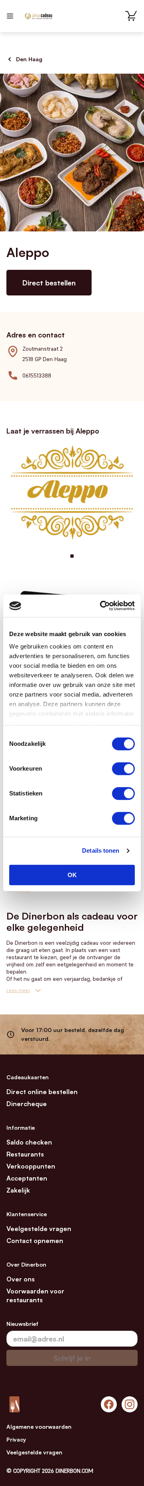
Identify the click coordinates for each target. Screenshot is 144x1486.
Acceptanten (26, 1178)
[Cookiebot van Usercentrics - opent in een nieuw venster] (101, 605)
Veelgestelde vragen (38, 1229)
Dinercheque (26, 1104)
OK (72, 875)
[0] (131, 16)
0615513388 (36, 375)
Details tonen (100, 850)
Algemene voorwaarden (39, 1426)
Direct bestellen (49, 282)
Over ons (20, 1279)
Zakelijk (18, 1190)
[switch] (123, 768)
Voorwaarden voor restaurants (35, 1295)
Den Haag (29, 59)
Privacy (16, 1439)
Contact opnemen (34, 1241)
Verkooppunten (30, 1166)
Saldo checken (29, 1142)
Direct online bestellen (42, 1092)
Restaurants (25, 1154)
